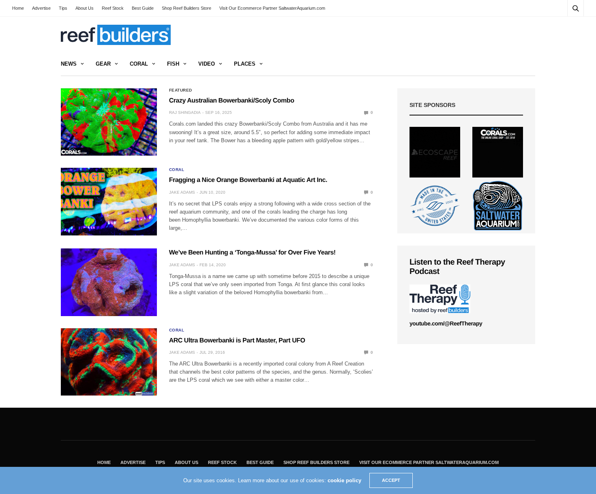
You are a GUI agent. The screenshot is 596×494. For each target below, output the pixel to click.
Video (206, 64)
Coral (139, 64)
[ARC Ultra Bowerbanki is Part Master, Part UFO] (109, 362)
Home (18, 8)
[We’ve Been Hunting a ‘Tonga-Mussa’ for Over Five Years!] (109, 282)
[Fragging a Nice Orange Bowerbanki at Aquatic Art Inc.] (109, 201)
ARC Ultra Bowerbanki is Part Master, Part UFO (237, 340)
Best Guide (143, 8)
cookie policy (344, 480)
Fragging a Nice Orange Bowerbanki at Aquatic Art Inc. (248, 180)
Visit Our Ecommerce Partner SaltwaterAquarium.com (272, 8)
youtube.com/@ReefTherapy (445, 323)
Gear (103, 64)
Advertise (41, 8)
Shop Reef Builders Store (186, 8)
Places (244, 64)
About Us (84, 8)
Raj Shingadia (185, 112)
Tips (63, 8)
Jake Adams (182, 192)
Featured (180, 90)
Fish (173, 64)
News (69, 64)
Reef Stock (113, 8)
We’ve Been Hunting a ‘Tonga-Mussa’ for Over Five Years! (252, 252)
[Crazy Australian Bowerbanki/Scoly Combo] (109, 122)
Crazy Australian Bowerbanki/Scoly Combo (231, 100)
